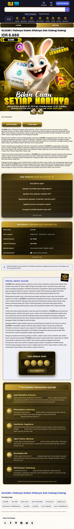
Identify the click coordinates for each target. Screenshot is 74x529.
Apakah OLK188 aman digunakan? (37, 189)
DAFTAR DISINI (11, 124)
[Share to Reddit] (26, 523)
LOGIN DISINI (32, 124)
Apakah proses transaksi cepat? (37, 204)
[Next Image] (72, 74)
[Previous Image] (1, 74)
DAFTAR (55, 25)
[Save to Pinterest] (21, 523)
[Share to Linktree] (16, 523)
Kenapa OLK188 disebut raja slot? (37, 209)
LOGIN (18, 25)
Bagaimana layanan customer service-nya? (37, 199)
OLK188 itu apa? (37, 183)
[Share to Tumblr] (32, 523)
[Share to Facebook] (10, 523)
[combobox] (35, 9)
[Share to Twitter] (5, 523)
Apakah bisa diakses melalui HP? (37, 194)
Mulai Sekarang (37, 371)
